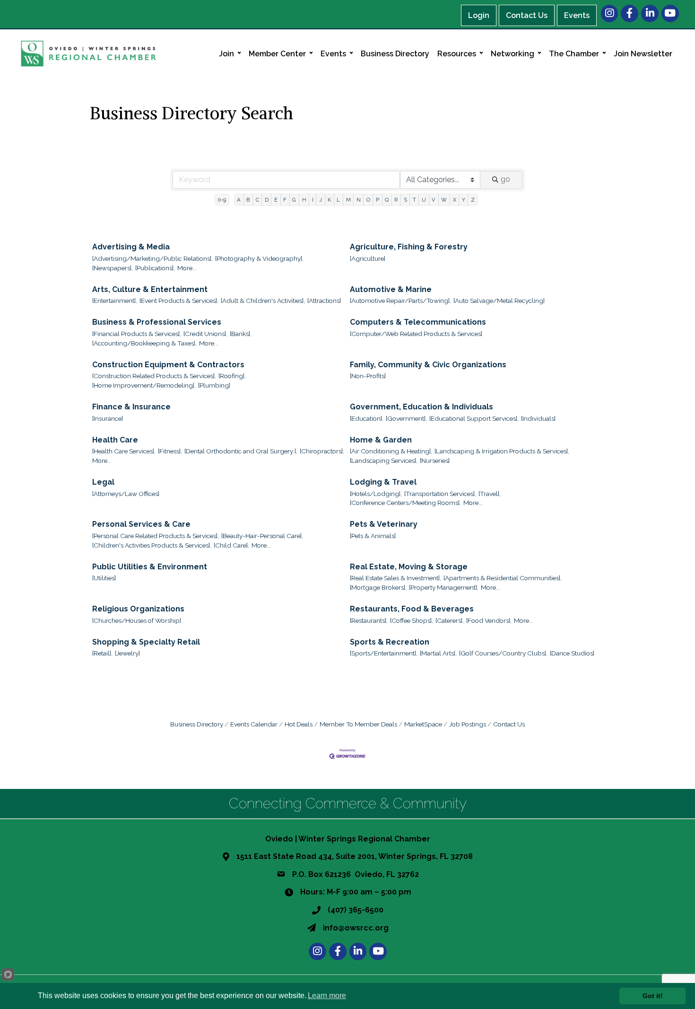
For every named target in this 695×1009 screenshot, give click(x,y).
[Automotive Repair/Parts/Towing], (400, 300)
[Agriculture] (367, 258)
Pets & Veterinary (383, 524)
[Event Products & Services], (178, 300)
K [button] (329, 199)
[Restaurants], (369, 620)
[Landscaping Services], (383, 460)
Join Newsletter (643, 53)
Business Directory (395, 53)
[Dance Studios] (572, 653)
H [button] (304, 199)
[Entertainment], (114, 300)
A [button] (239, 199)
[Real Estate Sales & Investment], (395, 578)
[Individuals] (538, 418)
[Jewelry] (127, 653)
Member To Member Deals (358, 724)
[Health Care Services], (124, 451)
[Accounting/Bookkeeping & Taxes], (144, 343)
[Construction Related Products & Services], (154, 376)
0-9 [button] (222, 199)
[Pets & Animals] (373, 536)
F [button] (285, 199)
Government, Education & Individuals (421, 406)
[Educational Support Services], (474, 418)
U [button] (424, 199)
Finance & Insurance (131, 406)
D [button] (267, 199)
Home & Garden (381, 439)
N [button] (358, 199)
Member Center (277, 53)
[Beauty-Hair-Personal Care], (262, 536)
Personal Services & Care (141, 524)
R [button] (396, 199)
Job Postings (467, 724)
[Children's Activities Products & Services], (151, 545)
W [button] (444, 199)
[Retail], (102, 653)
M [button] (348, 199)
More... (187, 268)
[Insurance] (107, 418)
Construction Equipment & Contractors (168, 364)
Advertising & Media (131, 246)
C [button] (257, 199)
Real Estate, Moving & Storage (409, 566)
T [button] (414, 199)
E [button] (276, 199)
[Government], (406, 418)
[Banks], (241, 333)
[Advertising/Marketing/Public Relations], (152, 258)
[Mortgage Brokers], (378, 587)
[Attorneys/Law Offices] (125, 493)
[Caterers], (449, 620)
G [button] (294, 199)
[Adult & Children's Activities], (263, 300)
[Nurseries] (435, 460)
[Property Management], (443, 587)
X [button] (454, 199)
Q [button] (387, 199)
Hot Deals (299, 724)
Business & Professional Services (156, 322)
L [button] (338, 199)
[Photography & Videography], (259, 258)
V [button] (433, 199)
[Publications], (155, 268)
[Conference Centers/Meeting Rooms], (405, 502)
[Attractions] (324, 300)
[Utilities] (104, 578)
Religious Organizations (138, 608)
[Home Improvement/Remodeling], (144, 385)
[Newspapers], (112, 268)
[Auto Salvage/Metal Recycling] (499, 300)
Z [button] (473, 199)
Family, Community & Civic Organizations (428, 364)
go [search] (505, 179)
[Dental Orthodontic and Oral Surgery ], (240, 451)
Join (226, 53)
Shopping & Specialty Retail (146, 641)
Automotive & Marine (391, 289)
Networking (512, 53)
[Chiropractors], (322, 451)
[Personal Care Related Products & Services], (155, 536)
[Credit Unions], (205, 333)
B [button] (248, 199)
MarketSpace (423, 724)
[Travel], (489, 493)
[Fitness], (170, 451)
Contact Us (526, 15)
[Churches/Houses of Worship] (136, 620)
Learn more (327, 995)
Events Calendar (254, 724)
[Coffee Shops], (411, 620)
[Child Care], (231, 545)
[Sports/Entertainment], (383, 653)
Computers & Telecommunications (418, 322)
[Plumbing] (214, 385)
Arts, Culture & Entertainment (150, 289)
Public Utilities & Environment (149, 566)
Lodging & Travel (383, 482)
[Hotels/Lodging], (376, 493)
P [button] (377, 199)
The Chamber (574, 53)
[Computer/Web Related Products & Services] (416, 333)
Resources (456, 53)
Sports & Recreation (389, 641)
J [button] (320, 199)
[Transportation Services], (440, 493)
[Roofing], (232, 376)
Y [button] (463, 199)
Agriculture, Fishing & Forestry (409, 246)
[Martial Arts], (438, 653)
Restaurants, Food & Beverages (412, 608)
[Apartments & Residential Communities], (502, 578)
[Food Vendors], (489, 620)
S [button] (405, 199)
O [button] (368, 199)
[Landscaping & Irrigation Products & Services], (501, 451)
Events (577, 15)
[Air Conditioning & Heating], (391, 451)
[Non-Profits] (368, 376)
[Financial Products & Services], (136, 333)
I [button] (312, 199)
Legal (103, 482)
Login (478, 15)
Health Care (115, 439)
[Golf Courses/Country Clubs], (503, 653)
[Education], (366, 418)
